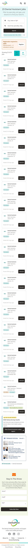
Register (21, 44)
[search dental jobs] (21, 3)
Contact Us (21, 538)
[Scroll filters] (24, 35)
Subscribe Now (14, 509)
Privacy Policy (18, 547)
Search (14, 31)
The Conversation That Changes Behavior (14, 457)
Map (23, 54)
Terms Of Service (9, 547)
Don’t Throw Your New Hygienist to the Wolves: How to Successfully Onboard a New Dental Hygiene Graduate (16, 450)
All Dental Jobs (6, 463)
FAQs (13, 538)
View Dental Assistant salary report (13, 430)
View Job (21, 69)
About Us (5, 538)
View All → (22, 438)
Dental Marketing (14, 540)
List (17, 54)
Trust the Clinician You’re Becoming (15, 443)
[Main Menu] (24, 3)
